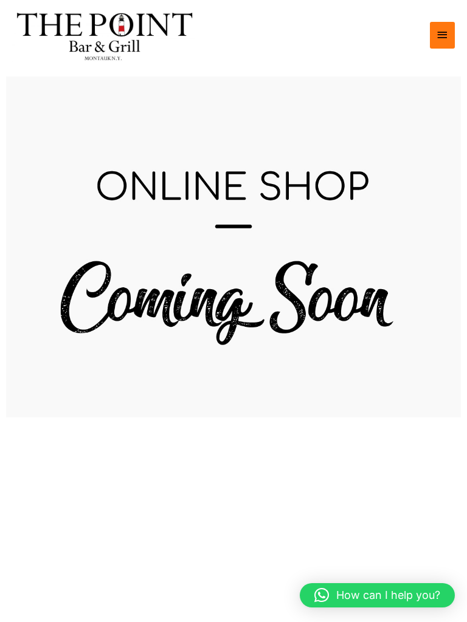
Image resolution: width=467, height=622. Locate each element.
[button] (377, 595)
